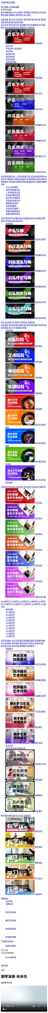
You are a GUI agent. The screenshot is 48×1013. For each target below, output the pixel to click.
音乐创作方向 (13, 28)
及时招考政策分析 (8, 176)
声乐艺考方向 (13, 25)
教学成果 (9, 609)
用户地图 (4, 7)
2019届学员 (33, 601)
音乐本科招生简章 (30, 325)
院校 (2, 322)
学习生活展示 (6, 643)
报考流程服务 (11, 206)
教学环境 (38, 831)
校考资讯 (12, 487)
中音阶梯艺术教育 (8, 2)
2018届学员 (10, 623)
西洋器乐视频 (28, 641)
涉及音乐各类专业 (21, 179)
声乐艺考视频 (17, 641)
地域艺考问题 (40, 597)
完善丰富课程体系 (28, 182)
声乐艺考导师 (6, 218)
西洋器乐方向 (25, 25)
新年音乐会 (39, 643)
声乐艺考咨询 (10, 912)
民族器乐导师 (28, 218)
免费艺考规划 (10, 946)
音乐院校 (8, 322)
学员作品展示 (6, 641)
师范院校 (23, 322)
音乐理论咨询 (10, 929)
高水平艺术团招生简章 (17, 328)
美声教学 (30, 646)
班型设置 (4, 20)
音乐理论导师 (39, 218)
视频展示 (9, 649)
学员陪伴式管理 (14, 182)
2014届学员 (35, 604)
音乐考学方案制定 (13, 198)
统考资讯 (19, 487)
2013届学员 (10, 636)
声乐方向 (38, 109)
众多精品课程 (13, 7)
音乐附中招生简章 (15, 325)
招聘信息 (4, 899)
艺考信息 (34, 487)
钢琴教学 (23, 646)
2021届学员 (15, 601)
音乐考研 (27, 20)
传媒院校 (31, 322)
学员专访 (30, 643)
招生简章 (4, 325)
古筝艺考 (30, 28)
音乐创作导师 (6, 221)
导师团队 (9, 224)
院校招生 (9, 330)
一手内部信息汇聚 (23, 176)
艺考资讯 (4, 487)
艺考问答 (27, 487)
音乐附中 (19, 20)
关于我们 (9, 901)
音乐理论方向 (40, 156)
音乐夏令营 (35, 20)
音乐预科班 (10, 57)
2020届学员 (24, 601)
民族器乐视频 (39, 641)
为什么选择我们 (12, 187)
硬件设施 (12, 816)
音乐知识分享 (6, 646)
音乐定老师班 (11, 62)
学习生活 (19, 816)
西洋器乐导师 (17, 218)
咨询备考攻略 (10, 937)
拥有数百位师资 (35, 179)
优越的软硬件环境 (13, 214)
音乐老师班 (18, 22)
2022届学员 (5, 601)
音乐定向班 (9, 22)
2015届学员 (26, 604)
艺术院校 (16, 322)
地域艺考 (42, 487)
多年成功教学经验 (37, 176)
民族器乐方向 (36, 25)
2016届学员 (17, 604)
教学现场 (4, 816)
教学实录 (23, 643)
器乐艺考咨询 (10, 920)
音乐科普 (15, 646)
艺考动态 (38, 503)
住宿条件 (27, 816)
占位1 (37, 28)
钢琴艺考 (23, 28)
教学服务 (15, 643)
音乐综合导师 (17, 221)
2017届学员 (7, 604)
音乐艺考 (12, 20)
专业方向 (4, 25)
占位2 (42, 28)
